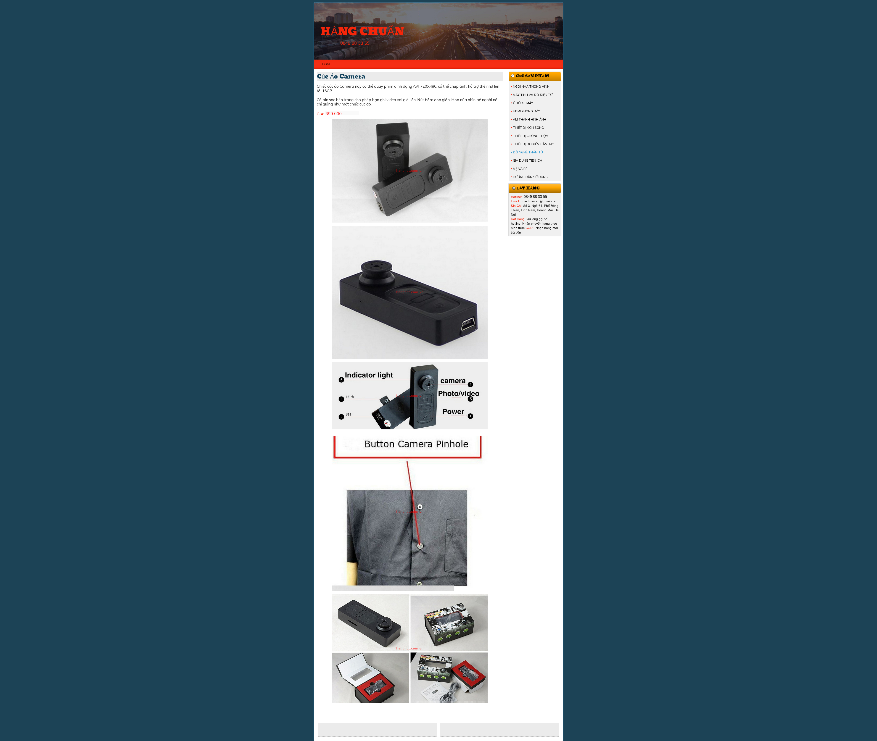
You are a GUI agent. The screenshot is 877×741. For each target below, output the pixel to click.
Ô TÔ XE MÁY (523, 103)
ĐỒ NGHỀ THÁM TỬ (528, 152)
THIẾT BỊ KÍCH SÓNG (528, 128)
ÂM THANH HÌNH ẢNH (529, 119)
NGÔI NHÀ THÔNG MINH (531, 86)
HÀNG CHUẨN (362, 32)
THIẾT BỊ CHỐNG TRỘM (530, 136)
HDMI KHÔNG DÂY (526, 111)
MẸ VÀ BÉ (520, 169)
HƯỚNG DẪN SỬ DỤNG (530, 177)
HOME (326, 64)
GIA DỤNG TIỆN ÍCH (527, 160)
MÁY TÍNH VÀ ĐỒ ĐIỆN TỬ (532, 95)
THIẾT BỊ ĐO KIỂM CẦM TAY (533, 144)
